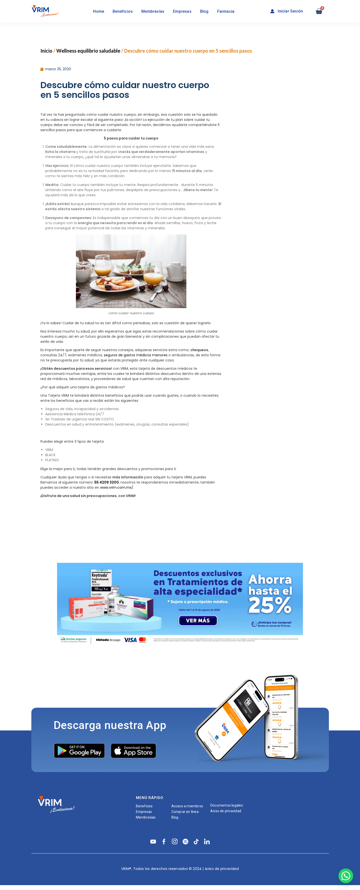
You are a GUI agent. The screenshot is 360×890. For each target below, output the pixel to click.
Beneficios (123, 11)
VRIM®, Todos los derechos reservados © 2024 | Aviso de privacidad (180, 868)
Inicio (46, 51)
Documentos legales (226, 805)
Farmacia (226, 11)
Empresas (182, 11)
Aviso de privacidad (225, 811)
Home (98, 11)
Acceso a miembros (187, 806)
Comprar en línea (185, 812)
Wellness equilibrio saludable (88, 51)
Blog (204, 11)
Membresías (152, 11)
